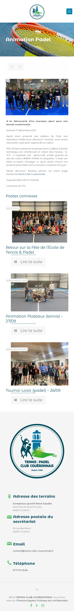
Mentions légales (26, 600)
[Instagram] (42, 605)
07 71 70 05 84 (20, 570)
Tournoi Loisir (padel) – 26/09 (33, 390)
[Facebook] (31, 605)
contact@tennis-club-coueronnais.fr (33, 550)
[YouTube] (37, 605)
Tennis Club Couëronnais (31, 174)
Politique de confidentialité (52, 600)
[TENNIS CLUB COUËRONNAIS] (37, 5)
